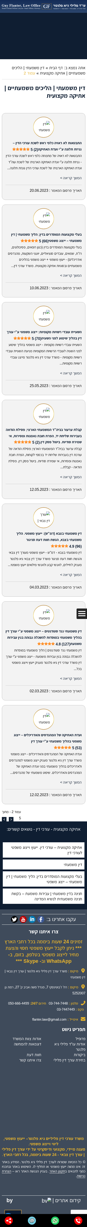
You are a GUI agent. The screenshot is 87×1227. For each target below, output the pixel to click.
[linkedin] (32, 919)
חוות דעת (34, 1054)
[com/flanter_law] (14, 919)
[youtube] (23, 919)
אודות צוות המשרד (27, 1038)
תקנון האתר (57, 1171)
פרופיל (80, 1038)
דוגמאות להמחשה (27, 1044)
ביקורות (79, 1054)
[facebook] (41, 919)
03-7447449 (66, 1009)
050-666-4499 (18, 1003)
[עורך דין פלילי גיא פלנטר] (43, 6)
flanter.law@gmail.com (49, 1019)
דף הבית (56, 67)
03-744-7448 (58, 1003)
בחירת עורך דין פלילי (69, 1060)
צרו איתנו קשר (30, 1060)
